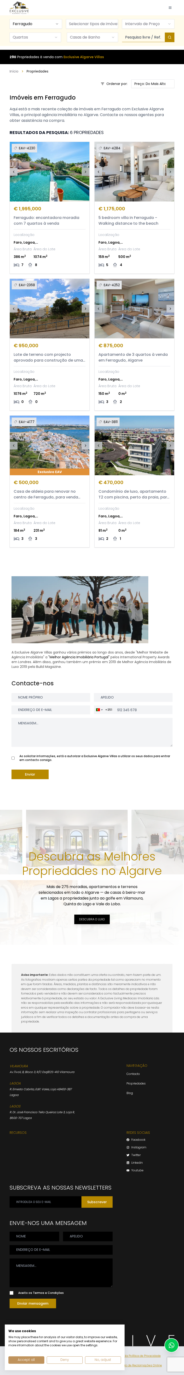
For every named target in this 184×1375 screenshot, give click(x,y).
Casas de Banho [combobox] (85, 37)
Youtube (137, 1170)
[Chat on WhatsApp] (171, 1345)
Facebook (138, 1140)
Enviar (30, 774)
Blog (129, 1093)
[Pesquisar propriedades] (169, 37)
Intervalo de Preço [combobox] (142, 24)
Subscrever (97, 1202)
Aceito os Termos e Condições (41, 1293)
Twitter (136, 1155)
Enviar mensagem (32, 1303)
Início (14, 71)
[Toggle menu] (170, 7)
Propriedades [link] (37, 71)
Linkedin (137, 1163)
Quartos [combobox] (20, 37)
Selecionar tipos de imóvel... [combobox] (93, 24)
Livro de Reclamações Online (141, 1365)
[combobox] (36, 24)
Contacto (133, 1074)
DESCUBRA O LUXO (92, 919)
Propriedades (136, 1083)
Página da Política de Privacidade (137, 1356)
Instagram (138, 1147)
